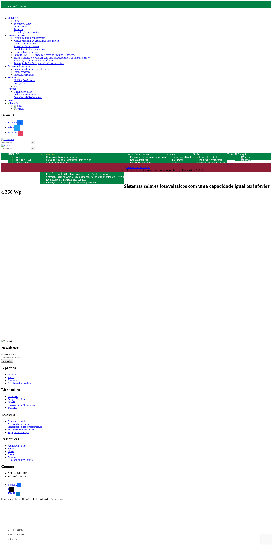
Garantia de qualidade (25, 43)
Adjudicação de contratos (26, 32)
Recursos (12, 77)
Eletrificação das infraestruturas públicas (34, 60)
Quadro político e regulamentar (29, 38)
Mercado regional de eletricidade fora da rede (36, 40)
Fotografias (19, 83)
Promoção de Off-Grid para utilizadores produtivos (39, 63)
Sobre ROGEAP (22, 23)
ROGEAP (13, 18)
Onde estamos (21, 26)
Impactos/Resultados (24, 74)
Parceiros (18, 29)
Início (17, 21)
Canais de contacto (23, 91)
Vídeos (17, 86)
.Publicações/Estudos (24, 80)
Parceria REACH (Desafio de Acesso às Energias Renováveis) (45, 55)
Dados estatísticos (22, 72)
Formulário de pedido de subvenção (31, 69)
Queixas (12, 89)
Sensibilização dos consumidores (30, 49)
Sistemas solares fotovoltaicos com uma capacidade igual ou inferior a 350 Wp (53, 57)
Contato (11, 100)
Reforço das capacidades (26, 52)
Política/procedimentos (25, 94)
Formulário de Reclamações (28, 97)
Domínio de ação (16, 35)
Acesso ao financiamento (26, 46)
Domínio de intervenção (138, 167)
